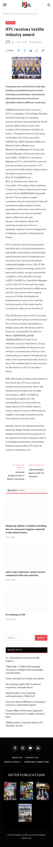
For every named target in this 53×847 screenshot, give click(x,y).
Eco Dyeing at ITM (15, 615)
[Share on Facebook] (18, 50)
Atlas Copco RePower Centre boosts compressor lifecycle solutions (25, 573)
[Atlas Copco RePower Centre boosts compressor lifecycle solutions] (26, 555)
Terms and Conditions (36, 762)
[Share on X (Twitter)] (24, 50)
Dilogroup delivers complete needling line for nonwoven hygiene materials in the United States (26, 529)
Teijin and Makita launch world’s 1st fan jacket (36, 473)
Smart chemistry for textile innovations (25, 678)
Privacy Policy (12, 762)
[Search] (48, 4)
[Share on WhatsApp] (36, 50)
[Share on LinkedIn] (30, 50)
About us (17, 757)
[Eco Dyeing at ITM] (26, 598)
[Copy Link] (42, 50)
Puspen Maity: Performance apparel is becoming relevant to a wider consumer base (25, 713)
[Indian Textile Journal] (26, 5)
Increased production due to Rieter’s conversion (15, 476)
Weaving (10, 23)
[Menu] (5, 4)
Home (5, 14)
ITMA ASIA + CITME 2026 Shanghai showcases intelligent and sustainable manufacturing (24, 669)
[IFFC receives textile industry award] (26, 78)
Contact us (31, 757)
